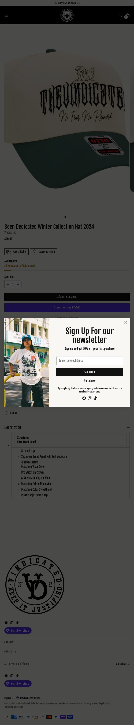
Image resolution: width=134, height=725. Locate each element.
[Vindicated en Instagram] (90, 399)
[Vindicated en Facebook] (84, 399)
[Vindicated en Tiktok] (95, 399)
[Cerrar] (125, 322)
